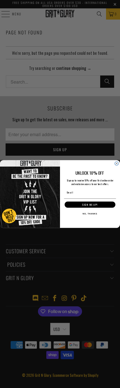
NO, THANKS (90, 214)
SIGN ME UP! (89, 205)
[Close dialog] (116, 163)
